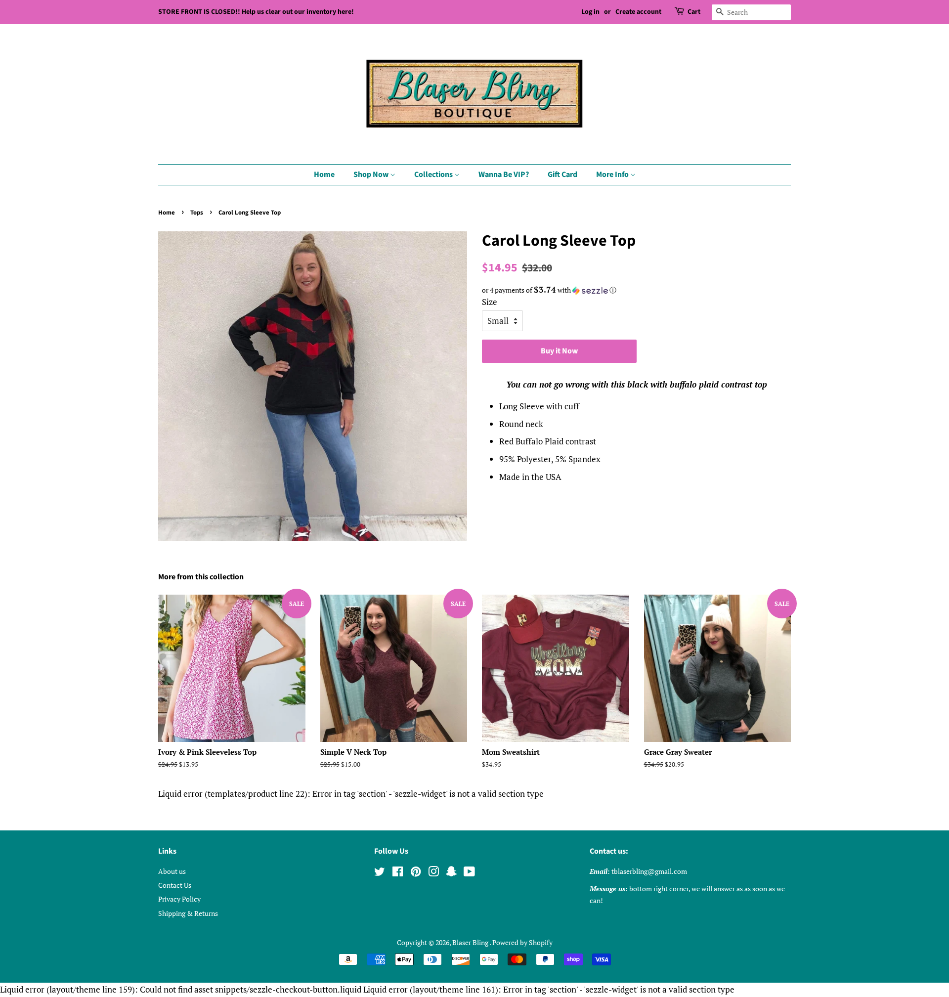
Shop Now (371, 174)
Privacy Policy (179, 899)
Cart (694, 12)
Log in (590, 12)
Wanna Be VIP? (503, 174)
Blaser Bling (470, 942)
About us (172, 871)
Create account (638, 12)
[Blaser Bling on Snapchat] (451, 873)
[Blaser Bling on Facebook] (397, 873)
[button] (636, 290)
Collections (434, 174)
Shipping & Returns (188, 913)
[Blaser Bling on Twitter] (379, 873)
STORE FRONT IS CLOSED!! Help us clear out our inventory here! (256, 12)
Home (324, 174)
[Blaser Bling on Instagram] (433, 873)
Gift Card (562, 174)
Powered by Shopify (522, 942)
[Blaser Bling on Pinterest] (415, 873)
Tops (196, 212)
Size (489, 301)
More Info (613, 174)
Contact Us (174, 885)
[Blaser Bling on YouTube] (469, 873)
